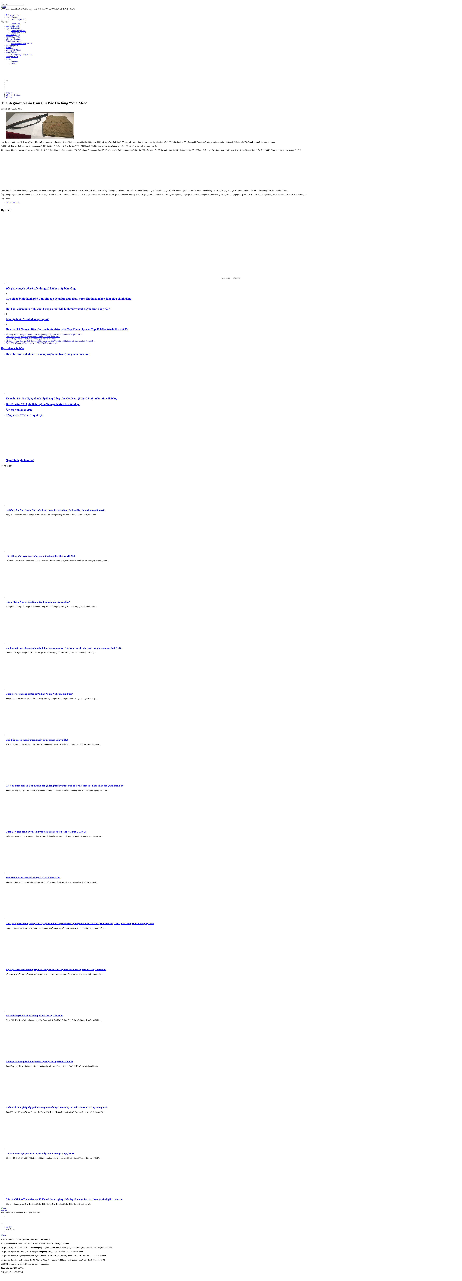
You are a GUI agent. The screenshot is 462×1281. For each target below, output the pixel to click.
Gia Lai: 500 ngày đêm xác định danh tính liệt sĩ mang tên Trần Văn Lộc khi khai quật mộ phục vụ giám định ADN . (50, 341)
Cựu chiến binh (12, 17)
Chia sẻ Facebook (12, 203)
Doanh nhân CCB (13, 37)
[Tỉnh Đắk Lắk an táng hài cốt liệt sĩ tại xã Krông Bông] (24, 873)
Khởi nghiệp (15, 39)
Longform (14, 61)
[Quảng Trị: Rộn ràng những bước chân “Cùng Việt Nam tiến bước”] (24, 689)
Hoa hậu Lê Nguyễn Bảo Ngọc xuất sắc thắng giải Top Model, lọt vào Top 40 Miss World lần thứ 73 (67, 329)
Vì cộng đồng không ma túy (21, 54)
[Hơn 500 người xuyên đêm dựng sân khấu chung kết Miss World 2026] (24, 551)
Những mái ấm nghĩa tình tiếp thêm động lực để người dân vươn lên (39, 1061)
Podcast (13, 52)
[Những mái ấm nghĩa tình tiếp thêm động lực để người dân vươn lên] (24, 1057)
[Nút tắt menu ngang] (14, 1229)
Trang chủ (9, 93)
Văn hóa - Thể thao (13, 50)
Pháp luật (9, 52)
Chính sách (10, 35)
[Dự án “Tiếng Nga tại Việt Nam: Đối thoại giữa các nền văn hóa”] (24, 597)
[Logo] (3, 7)
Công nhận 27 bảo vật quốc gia (25, 415)
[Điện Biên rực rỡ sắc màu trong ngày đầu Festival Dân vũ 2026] (24, 735)
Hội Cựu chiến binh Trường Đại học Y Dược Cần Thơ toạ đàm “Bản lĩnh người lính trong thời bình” (56, 969)
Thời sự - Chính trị (13, 15)
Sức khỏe (9, 48)
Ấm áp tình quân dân (19, 409)
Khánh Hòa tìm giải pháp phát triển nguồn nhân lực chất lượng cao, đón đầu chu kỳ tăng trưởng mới (56, 1107)
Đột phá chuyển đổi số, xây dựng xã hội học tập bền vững (41, 288)
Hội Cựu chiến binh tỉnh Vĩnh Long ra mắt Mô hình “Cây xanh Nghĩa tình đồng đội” (58, 308)
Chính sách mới (16, 41)
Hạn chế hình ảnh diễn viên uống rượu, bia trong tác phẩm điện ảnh (47, 353)
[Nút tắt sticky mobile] (2, 1223)
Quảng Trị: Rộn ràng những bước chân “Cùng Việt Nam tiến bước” (31, 343)
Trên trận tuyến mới (18, 19)
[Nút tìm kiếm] (25, 22)
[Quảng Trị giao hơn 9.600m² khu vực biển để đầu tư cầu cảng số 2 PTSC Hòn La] (24, 827)
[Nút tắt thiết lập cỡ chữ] (7, 80)
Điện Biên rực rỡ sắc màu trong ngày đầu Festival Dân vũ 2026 (37, 740)
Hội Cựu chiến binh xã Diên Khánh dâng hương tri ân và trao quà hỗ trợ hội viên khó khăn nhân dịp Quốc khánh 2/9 (65, 785)
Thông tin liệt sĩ (12, 57)
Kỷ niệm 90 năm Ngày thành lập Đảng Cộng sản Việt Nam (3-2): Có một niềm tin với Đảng (61, 398)
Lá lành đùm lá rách (18, 32)
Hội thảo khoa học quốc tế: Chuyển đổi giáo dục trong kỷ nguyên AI (40, 1153)
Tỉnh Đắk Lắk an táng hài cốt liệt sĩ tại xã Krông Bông (33, 877)
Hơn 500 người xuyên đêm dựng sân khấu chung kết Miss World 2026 (33, 337)
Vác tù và (14, 33)
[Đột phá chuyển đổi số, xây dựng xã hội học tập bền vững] (24, 1011)
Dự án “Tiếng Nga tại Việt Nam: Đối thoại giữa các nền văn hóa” (31, 339)
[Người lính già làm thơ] (24, 455)
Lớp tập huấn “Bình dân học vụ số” (27, 319)
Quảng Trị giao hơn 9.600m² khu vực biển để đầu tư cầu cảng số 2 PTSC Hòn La (46, 831)
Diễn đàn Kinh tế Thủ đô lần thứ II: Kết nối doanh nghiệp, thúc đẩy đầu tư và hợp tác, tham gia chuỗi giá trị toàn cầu (64, 1199)
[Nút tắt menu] (2, 20)
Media (8, 59)
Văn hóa (9, 97)
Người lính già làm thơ (20, 460)
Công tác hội (15, 24)
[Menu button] (2, 2)
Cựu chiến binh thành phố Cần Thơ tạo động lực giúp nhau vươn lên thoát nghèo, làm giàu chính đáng (68, 298)
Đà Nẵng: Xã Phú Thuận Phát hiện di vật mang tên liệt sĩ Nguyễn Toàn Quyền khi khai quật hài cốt (44, 334)
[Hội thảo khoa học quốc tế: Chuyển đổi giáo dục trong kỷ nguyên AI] (24, 1149)
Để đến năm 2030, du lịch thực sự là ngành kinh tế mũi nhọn (43, 404)
